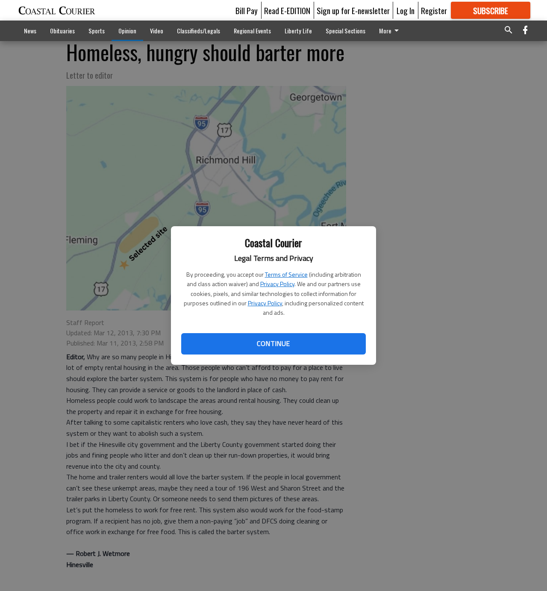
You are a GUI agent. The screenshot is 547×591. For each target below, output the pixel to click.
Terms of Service (286, 274)
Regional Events (252, 30)
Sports (96, 30)
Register (434, 10)
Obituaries (62, 30)
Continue (273, 343)
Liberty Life (298, 30)
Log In (406, 10)
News (30, 30)
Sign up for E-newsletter (353, 10)
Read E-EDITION (287, 10)
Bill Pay (246, 10)
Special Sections (345, 30)
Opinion (127, 30)
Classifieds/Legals (198, 30)
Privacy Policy (277, 283)
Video (156, 30)
